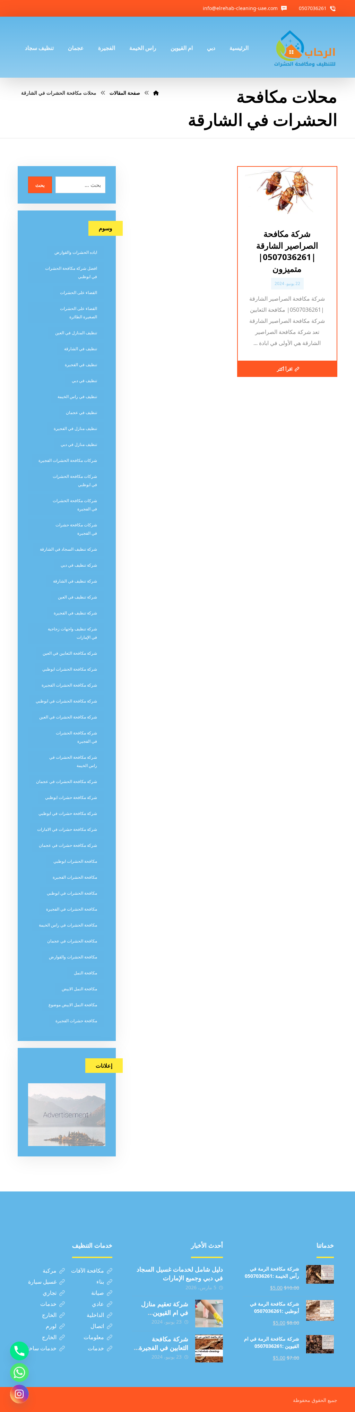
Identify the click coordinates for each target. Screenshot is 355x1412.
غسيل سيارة (42, 1281)
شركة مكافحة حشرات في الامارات (67, 829)
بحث (40, 185)
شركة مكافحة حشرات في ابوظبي (67, 813)
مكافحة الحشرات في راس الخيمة (68, 925)
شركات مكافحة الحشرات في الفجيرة (75, 505)
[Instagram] (19, 1394)
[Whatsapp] (19, 1372)
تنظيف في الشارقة (80, 349)
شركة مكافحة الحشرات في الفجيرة (76, 737)
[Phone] (19, 1351)
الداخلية (95, 1315)
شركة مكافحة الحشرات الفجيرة (69, 685)
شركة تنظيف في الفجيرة (75, 613)
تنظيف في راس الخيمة (77, 396)
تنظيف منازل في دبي (79, 444)
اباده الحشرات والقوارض (75, 252)
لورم (51, 1326)
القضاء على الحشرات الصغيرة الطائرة (78, 312)
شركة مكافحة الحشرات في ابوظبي (66, 701)
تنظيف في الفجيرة (81, 365)
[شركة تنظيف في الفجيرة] (305, 47)
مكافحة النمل (85, 973)
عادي (98, 1304)
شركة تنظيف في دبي (79, 565)
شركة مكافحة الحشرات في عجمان (66, 781)
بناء (100, 1281)
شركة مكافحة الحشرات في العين (68, 717)
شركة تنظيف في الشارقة (75, 581)
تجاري (50, 1293)
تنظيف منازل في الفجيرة (75, 428)
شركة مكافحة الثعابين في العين (70, 653)
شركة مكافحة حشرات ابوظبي (71, 797)
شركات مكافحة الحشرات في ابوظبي (75, 480)
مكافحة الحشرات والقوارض (73, 957)
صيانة (97, 1293)
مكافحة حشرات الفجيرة (76, 1021)
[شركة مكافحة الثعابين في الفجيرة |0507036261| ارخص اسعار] (209, 1348)
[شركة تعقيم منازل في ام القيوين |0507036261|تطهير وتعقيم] (209, 1313)
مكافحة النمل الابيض (79, 989)
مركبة (50, 1270)
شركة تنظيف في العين (77, 597)
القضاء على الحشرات (78, 292)
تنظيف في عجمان (81, 412)
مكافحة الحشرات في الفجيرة (71, 909)
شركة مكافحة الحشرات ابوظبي (69, 669)
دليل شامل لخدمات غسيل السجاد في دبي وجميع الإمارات (180, 1273)
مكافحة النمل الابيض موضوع (73, 1005)
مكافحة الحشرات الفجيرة (75, 877)
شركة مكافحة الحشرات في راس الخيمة (73, 761)
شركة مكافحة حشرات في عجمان (68, 845)
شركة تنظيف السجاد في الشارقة (68, 549)
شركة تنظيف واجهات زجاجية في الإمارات (72, 633)
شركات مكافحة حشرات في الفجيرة (76, 529)
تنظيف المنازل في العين (76, 333)
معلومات (94, 1337)
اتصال (97, 1326)
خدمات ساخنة (40, 1348)
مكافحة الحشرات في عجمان (72, 941)
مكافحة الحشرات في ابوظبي (72, 893)
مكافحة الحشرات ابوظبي (75, 861)
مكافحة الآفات (87, 1270)
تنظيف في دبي (84, 381)
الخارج (49, 1315)
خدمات (48, 1304)
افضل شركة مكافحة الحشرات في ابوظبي (71, 272)
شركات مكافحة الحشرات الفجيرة (67, 460)
